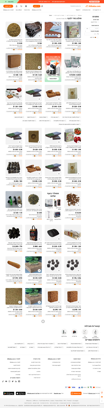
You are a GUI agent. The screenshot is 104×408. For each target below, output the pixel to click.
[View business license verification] (66, 405)
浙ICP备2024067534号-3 (93, 405)
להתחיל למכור (16, 365)
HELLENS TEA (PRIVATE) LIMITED (14, 48)
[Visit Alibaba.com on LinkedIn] (16, 381)
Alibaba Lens (91, 393)
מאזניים (31, 347)
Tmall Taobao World (44, 400)
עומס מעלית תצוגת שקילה (91, 343)
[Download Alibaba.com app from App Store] (21, 393)
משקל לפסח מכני (11, 347)
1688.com (35, 400)
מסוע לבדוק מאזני (18, 117)
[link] (102, 392)
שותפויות (18, 374)
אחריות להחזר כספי (76, 365)
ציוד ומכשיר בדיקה (71, 15)
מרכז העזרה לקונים (35, 362)
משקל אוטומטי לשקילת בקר (77, 350)
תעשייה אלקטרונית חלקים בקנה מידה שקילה (69, 124)
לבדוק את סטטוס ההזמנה (14, 368)
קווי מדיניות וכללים (76, 379)
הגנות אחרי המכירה (76, 371)
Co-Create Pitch (96, 365)
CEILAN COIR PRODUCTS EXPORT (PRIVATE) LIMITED (72, 48)
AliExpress (28, 400)
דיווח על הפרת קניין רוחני (34, 374)
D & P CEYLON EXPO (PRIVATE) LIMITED (33, 46)
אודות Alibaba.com (96, 358)
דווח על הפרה (37, 377)
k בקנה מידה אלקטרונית (59, 120)
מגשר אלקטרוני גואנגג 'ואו (28, 120)
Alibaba (80, 15)
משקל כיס (22, 347)
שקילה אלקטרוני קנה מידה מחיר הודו (70, 117)
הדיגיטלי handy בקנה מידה (44, 347)
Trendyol (69, 400)
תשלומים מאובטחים (76, 362)
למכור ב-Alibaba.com (15, 362)
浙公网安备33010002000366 (78, 405)
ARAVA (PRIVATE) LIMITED (35, 79)
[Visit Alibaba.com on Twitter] (13, 381)
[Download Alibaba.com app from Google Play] (8, 393)
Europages (75, 400)
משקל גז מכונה (42, 117)
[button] (42, 6)
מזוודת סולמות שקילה (76, 343)
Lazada (52, 400)
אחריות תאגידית (97, 368)
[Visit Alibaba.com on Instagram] (9, 381)
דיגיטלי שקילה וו (58, 347)
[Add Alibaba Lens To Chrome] (76, 393)
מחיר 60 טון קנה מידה (74, 120)
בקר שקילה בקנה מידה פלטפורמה (74, 347)
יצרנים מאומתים (56, 362)
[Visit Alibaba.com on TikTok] (3, 381)
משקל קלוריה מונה (62, 343)
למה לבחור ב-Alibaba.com (94, 362)
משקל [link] (50, 15)
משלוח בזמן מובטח (76, 368)
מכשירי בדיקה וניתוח (59, 15)
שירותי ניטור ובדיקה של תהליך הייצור (73, 375)
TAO (65, 400)
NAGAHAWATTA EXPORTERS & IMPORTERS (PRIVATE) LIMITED (53, 251)
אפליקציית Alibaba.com (33, 393)
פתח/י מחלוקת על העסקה (34, 368)
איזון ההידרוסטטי (31, 117)
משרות (99, 371)
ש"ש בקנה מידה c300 (44, 120)
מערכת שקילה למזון (92, 350)
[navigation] (92, 169)
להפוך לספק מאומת (15, 371)
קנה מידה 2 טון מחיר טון (91, 347)
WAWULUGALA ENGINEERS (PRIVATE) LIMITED (14, 216)
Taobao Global (58, 400)
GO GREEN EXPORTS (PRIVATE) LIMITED (53, 46)
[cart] (21, 6)
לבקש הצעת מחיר (56, 365)
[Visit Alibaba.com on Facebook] (19, 381)
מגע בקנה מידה (54, 117)
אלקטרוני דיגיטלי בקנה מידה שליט (45, 343)
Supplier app (57, 393)
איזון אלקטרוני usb (19, 343)
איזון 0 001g (30, 343)
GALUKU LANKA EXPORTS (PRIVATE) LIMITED (72, 79)
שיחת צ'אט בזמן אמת (35, 365)
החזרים (38, 371)
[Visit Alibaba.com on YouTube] (6, 381)
